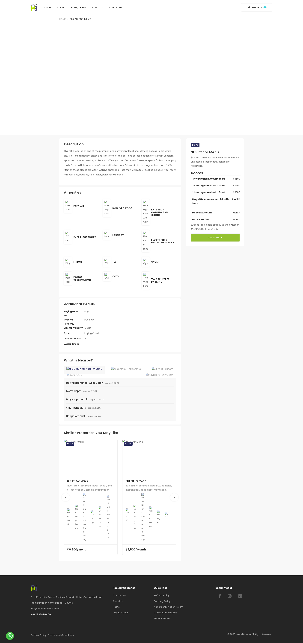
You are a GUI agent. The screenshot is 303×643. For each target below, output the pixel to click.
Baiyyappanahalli (77, 399)
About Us (97, 7)
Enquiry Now (215, 237)
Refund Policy (161, 595)
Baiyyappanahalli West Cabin (84, 382)
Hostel (60, 7)
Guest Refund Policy (165, 612)
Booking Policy (162, 601)
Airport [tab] (169, 369)
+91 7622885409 (41, 614)
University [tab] (167, 374)
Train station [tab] (94, 369)
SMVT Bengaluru (76, 407)
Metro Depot (73, 391)
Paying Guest (78, 7)
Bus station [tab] (136, 369)
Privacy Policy (38, 635)
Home (47, 7)
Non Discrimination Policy (168, 606)
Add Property (255, 7)
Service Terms (162, 618)
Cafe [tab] (79, 374)
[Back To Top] (296, 636)
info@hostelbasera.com (45, 608)
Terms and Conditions (61, 635)
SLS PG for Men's (77, 481)
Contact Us (115, 7)
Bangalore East (75, 416)
